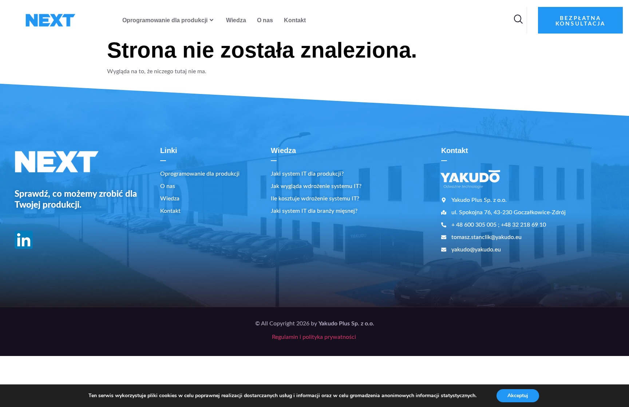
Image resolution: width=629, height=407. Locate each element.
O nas (265, 20)
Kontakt (295, 20)
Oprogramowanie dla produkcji (164, 20)
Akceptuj (517, 395)
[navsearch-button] (518, 20)
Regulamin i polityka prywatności (314, 337)
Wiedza (236, 20)
